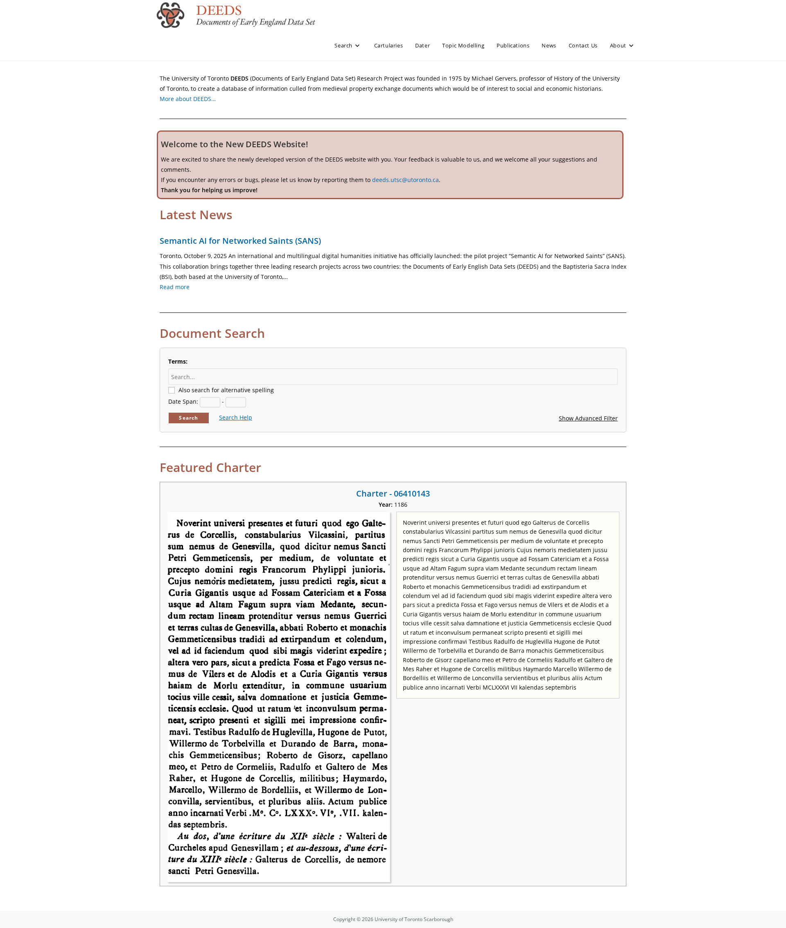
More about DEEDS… (188, 99)
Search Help (235, 417)
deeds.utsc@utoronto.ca (405, 180)
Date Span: (183, 401)
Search (188, 417)
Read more (175, 287)
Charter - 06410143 (393, 493)
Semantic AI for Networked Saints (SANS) (240, 240)
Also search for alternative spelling (226, 390)
